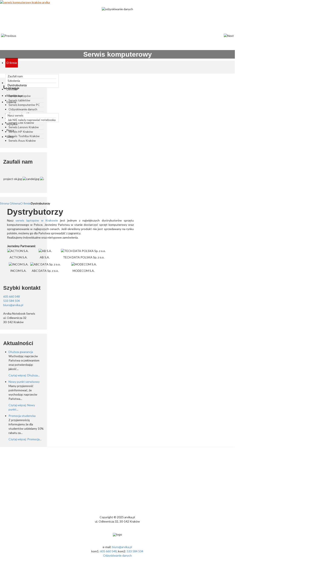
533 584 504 (11, 300)
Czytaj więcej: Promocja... (25, 439)
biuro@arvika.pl (13, 305)
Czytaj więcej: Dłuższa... (24, 375)
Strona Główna (10, 203)
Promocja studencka (22, 416)
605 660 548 (11, 296)
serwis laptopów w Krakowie (37, 220)
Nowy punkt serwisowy (24, 381)
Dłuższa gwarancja (21, 352)
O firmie (25, 203)
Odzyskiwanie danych (117, 555)
